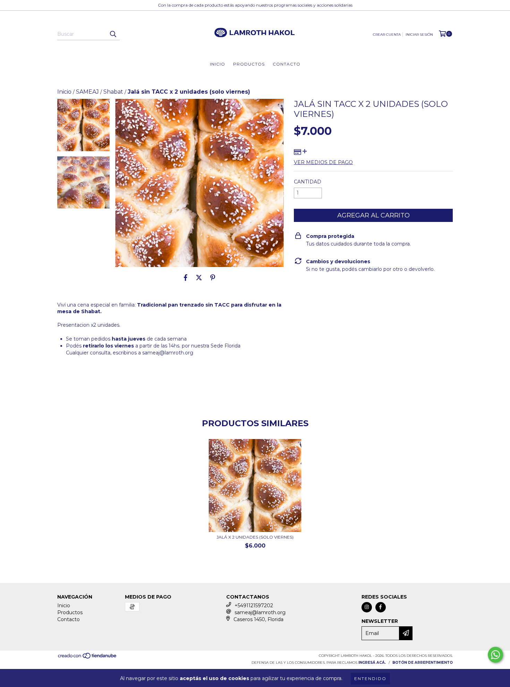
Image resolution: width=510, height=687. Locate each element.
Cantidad (307, 182)
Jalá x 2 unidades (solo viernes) (255, 537)
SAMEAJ (87, 91)
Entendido (370, 678)
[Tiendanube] (87, 657)
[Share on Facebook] (185, 277)
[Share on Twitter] (199, 277)
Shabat (113, 91)
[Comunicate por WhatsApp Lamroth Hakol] (495, 655)
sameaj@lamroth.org (167, 353)
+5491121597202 (254, 605)
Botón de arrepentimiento (422, 662)
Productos (249, 64)
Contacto (286, 64)
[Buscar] (113, 34)
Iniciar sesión (419, 34)
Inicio (217, 64)
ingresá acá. (372, 662)
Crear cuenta (387, 34)
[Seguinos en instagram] (367, 607)
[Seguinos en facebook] (380, 607)
